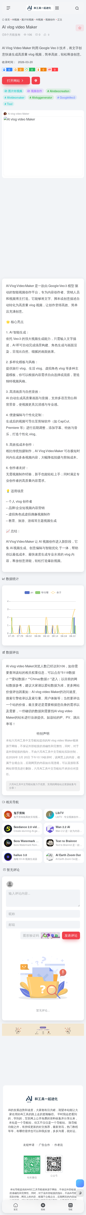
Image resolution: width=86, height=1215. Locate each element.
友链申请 (28, 1145)
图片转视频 (28, 19)
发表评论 (71, 935)
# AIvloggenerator (41, 97)
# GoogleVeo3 (66, 97)
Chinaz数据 (38, 679)
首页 (7, 19)
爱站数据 (18, 679)
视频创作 (50, 19)
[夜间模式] (80, 1193)
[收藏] (80, 27)
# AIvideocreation (58, 91)
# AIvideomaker (14, 97)
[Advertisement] (43, 226)
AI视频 (15, 19)
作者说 (58, 1145)
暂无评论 (13, 869)
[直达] (38, 812)
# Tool (8, 104)
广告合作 (44, 1145)
